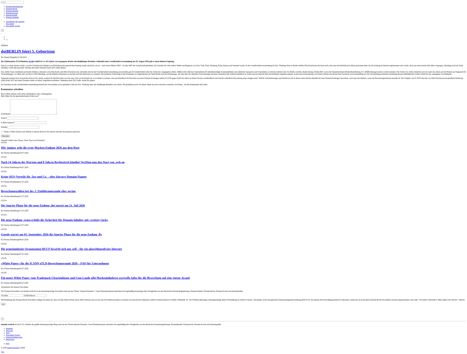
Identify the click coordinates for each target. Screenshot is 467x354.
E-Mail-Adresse (7, 123)
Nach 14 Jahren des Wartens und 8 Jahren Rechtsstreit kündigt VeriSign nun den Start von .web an (63, 162)
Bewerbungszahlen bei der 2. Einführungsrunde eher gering (38, 191)
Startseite (9, 328)
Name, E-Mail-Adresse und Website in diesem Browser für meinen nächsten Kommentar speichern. (42, 132)
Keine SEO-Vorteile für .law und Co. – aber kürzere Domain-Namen (43, 176)
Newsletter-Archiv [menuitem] (13, 26)
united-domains (13, 348)
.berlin (31, 61)
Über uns (9, 331)
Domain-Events (12, 13)
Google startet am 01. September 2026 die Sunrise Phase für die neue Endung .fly (51, 234)
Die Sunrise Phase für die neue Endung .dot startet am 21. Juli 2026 (43, 205)
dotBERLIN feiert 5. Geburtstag (28, 51)
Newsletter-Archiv (13, 335)
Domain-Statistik (12, 17)
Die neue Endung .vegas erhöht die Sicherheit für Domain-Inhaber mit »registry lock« (54, 220)
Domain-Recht (11, 9)
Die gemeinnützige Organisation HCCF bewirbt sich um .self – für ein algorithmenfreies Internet (61, 248)
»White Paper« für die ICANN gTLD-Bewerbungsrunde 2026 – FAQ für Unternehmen (55, 263)
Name (4, 118)
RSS (7, 344)
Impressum (10, 339)
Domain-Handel (12, 11)
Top (2, 352)
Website (4, 127)
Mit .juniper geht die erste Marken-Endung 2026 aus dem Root (40, 147)
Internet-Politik (11, 15)
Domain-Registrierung (14, 6)
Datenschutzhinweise (14, 337)
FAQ (8, 333)
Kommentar (5, 114)
